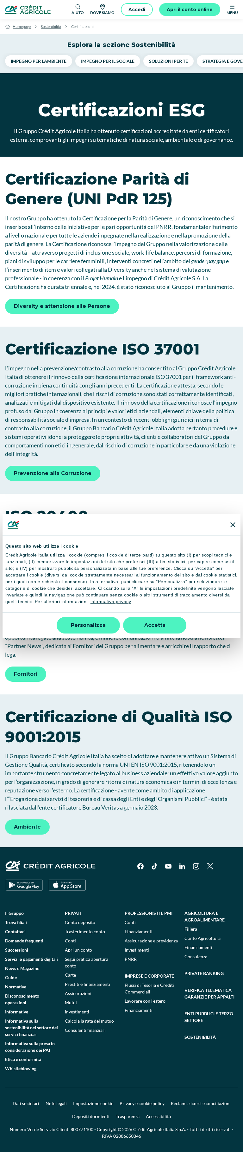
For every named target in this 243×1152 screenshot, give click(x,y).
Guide (11, 977)
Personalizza (88, 625)
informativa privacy (110, 601)
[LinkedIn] (182, 866)
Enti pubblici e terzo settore (208, 1017)
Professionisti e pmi (148, 913)
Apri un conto (78, 950)
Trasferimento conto (85, 931)
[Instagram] (196, 866)
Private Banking (204, 973)
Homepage (22, 26)
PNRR (131, 959)
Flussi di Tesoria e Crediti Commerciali (149, 988)
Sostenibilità (51, 26)
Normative (15, 986)
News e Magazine (22, 968)
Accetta (154, 625)
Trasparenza (128, 1116)
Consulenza (195, 956)
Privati (73, 913)
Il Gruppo (14, 913)
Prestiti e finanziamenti (87, 984)
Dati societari (26, 1103)
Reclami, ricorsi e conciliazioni (201, 1103)
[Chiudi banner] (233, 524)
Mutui (71, 1002)
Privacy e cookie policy (142, 1103)
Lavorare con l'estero (145, 1001)
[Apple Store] (67, 885)
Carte (70, 975)
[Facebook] (140, 866)
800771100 (82, 1129)
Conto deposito (80, 922)
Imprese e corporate (149, 976)
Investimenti (77, 1011)
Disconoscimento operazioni (22, 999)
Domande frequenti (24, 940)
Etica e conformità (23, 1059)
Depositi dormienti (90, 1116)
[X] (210, 866)
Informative (16, 1011)
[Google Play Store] (24, 885)
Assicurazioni (78, 993)
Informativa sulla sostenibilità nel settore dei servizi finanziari (31, 1027)
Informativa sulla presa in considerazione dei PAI (30, 1047)
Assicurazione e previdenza (151, 940)
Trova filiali (16, 922)
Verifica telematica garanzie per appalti (209, 993)
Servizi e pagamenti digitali (31, 959)
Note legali (56, 1103)
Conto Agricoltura (202, 938)
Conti (70, 940)
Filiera (190, 929)
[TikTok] (154, 866)
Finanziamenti (139, 931)
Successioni (16, 950)
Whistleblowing (20, 1068)
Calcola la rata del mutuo (89, 1021)
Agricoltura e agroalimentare (204, 916)
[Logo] (28, 9)
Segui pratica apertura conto (86, 962)
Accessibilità (158, 1116)
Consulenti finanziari (85, 1030)
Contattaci (15, 931)
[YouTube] (168, 866)
